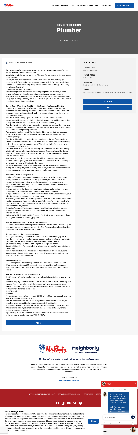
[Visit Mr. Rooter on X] (74, 404)
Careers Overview (60, 5)
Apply (107, 107)
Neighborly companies (69, 381)
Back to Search (71, 40)
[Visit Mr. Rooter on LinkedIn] (63, 404)
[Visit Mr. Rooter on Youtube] (69, 404)
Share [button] (109, 101)
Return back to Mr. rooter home (42, 394)
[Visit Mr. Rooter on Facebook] (57, 404)
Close (93, 421)
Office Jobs (107, 5)
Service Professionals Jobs (85, 5)
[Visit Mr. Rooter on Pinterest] (80, 404)
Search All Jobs (124, 5)
